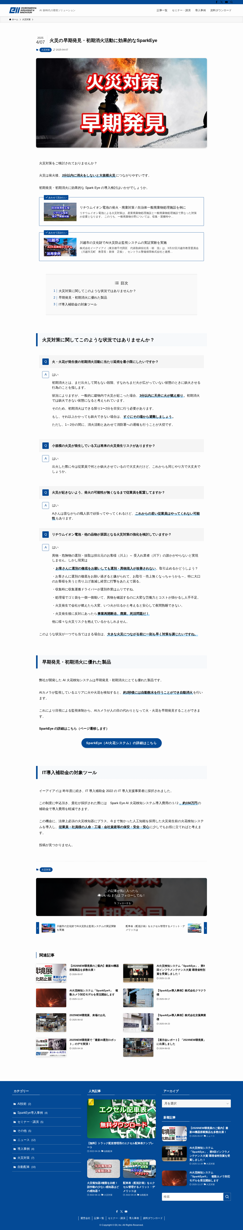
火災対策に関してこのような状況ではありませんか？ (97, 291)
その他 (24, 1130)
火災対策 (45, 50)
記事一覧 (99, 1218)
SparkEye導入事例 (32, 1112)
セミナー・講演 (30, 1121)
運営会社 (85, 1218)
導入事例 (25, 1148)
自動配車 (26, 1166)
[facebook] (216, 2)
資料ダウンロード (153, 1218)
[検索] (231, 2)
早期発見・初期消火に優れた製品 (83, 297)
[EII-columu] (22, 10)
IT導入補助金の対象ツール (78, 304)
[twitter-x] (221, 2)
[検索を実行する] (227, 1197)
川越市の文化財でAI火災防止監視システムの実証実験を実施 (123, 242)
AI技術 (24, 1103)
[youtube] (226, 2)
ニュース (26, 1139)
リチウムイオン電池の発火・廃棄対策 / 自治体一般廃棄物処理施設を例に (133, 207)
